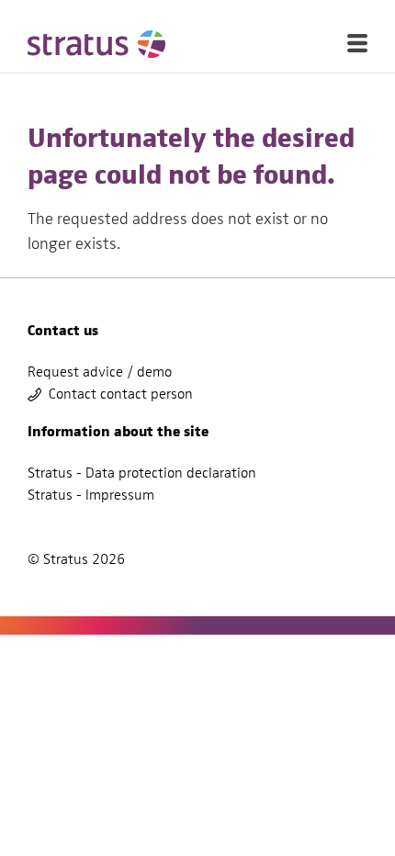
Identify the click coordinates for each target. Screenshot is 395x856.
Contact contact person (121, 394)
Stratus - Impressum (91, 495)
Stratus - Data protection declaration (142, 473)
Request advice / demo (100, 372)
